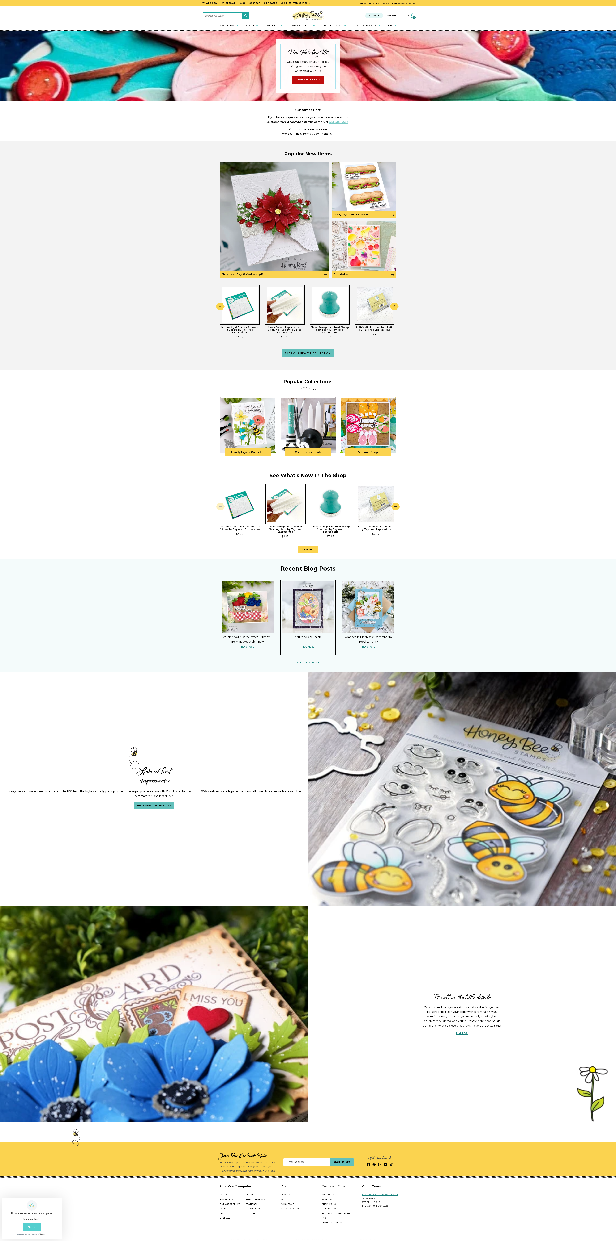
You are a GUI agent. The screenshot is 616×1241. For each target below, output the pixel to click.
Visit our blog (308, 662)
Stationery (252, 1204)
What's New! (253, 1209)
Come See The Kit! (308, 79)
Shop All (225, 1218)
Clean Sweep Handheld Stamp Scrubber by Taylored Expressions (330, 330)
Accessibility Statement (336, 1213)
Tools (223, 1209)
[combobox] (226, 16)
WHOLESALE (287, 1204)
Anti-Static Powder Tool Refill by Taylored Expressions (374, 328)
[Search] (245, 16)
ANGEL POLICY (329, 1204)
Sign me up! (341, 1162)
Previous (220, 306)
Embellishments (255, 1199)
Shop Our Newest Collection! (308, 353)
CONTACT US (328, 1195)
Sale (222, 1213)
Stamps (224, 1195)
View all (308, 549)
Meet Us (462, 1032)
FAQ (324, 1218)
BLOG (284, 1199)
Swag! (249, 1195)
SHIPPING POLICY (331, 1209)
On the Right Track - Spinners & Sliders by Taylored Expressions (240, 330)
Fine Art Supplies (230, 1204)
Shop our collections (153, 805)
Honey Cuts (226, 1199)
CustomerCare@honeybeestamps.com (380, 1194)
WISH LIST (327, 1199)
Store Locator (290, 1209)
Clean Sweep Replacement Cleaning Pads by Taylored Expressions (285, 330)
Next (394, 306)
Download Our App (333, 1222)
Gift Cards (252, 1213)
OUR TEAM (286, 1195)
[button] (229, 26)
